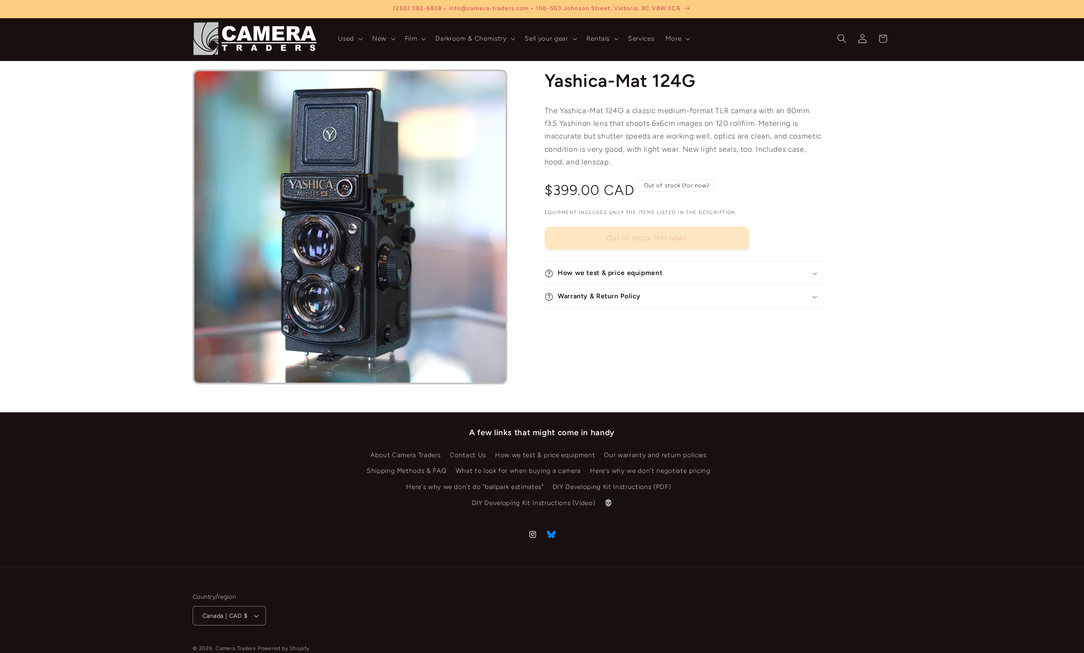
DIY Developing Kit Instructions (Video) (533, 503)
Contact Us (468, 455)
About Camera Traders (406, 455)
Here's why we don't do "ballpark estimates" (474, 487)
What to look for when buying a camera (518, 471)
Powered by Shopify (284, 648)
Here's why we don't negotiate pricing (650, 471)
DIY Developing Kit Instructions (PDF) (612, 487)
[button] (349, 38)
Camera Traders (236, 648)
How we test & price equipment (545, 455)
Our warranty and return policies (655, 455)
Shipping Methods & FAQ (407, 471)
